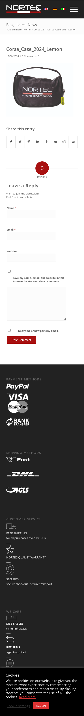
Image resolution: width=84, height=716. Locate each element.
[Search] (35, 9)
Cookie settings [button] (18, 706)
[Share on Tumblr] (46, 142)
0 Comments (29, 56)
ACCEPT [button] (41, 706)
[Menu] (71, 9)
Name (12, 208)
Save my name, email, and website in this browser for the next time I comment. (38, 279)
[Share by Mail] (73, 142)
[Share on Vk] (55, 142)
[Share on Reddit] (64, 142)
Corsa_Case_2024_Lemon (34, 49)
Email (11, 229)
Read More (27, 697)
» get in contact (16, 652)
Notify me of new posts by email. (38, 330)
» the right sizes (16, 629)
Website (12, 251)
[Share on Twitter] (20, 142)
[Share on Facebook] (10, 142)
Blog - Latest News (21, 24)
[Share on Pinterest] (28, 142)
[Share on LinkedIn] (37, 142)
